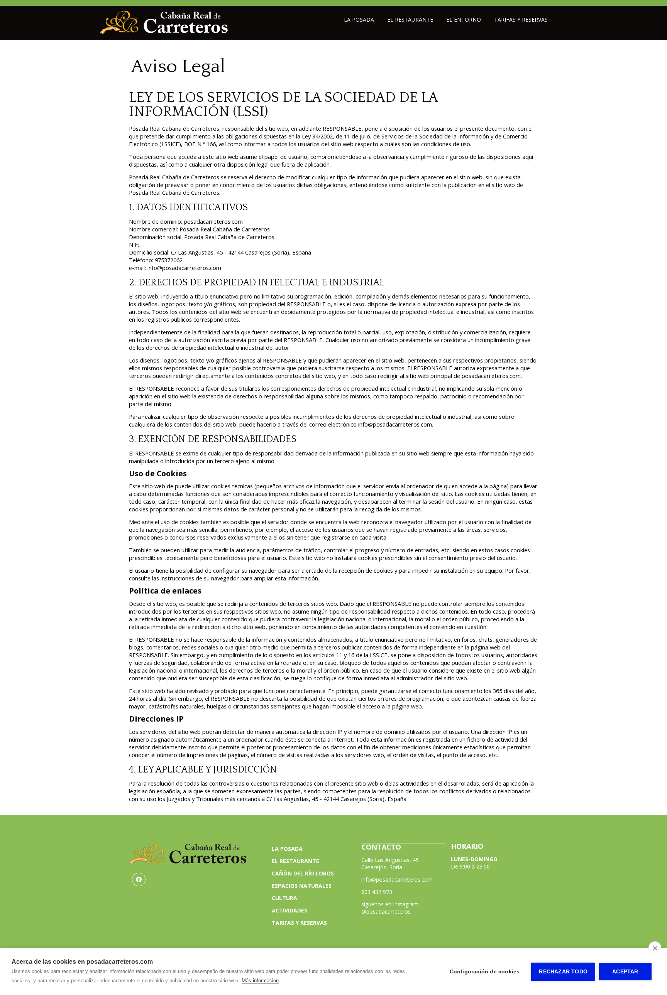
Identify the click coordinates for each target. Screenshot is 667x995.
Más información (260, 980)
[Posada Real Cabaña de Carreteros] (164, 32)
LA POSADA (287, 848)
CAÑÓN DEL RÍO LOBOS (303, 873)
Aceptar (625, 972)
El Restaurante (410, 19)
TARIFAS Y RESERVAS (299, 922)
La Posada (359, 19)
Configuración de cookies (485, 972)
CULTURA (284, 898)
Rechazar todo (563, 972)
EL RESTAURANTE (295, 861)
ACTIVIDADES (289, 910)
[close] (654, 948)
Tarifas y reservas (521, 19)
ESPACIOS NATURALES (302, 885)
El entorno (463, 19)
